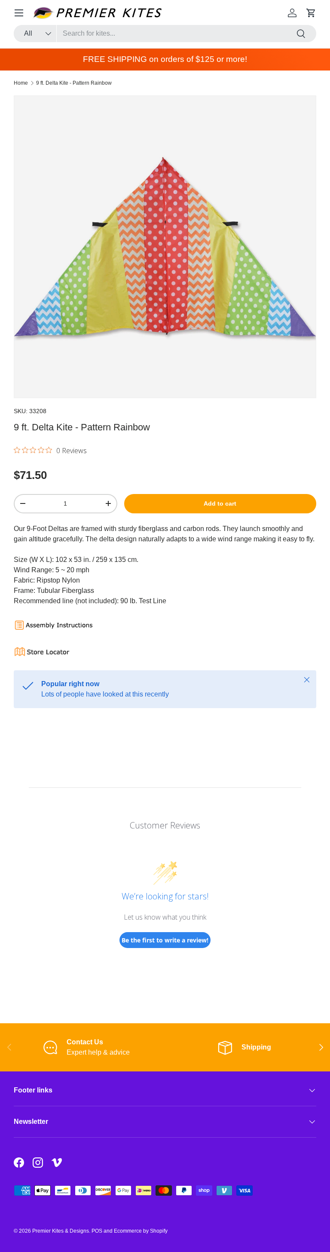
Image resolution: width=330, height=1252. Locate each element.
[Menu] (18, 12)
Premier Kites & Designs (60, 1231)
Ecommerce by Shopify (141, 1231)
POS (97, 1231)
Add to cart (220, 503)
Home (21, 83)
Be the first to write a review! (165, 940)
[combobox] (165, 33)
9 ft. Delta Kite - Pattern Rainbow (74, 83)
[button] (311, 12)
